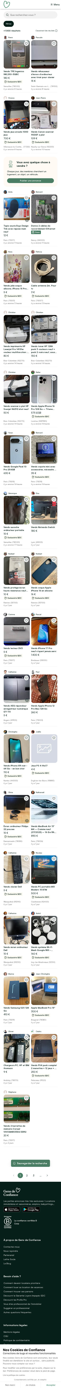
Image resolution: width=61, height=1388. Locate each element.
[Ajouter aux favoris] (26, 43)
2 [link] (27, 1175)
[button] (56, 30)
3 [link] (33, 1175)
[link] (47, 1175)
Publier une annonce (30, 180)
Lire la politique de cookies (14, 1375)
